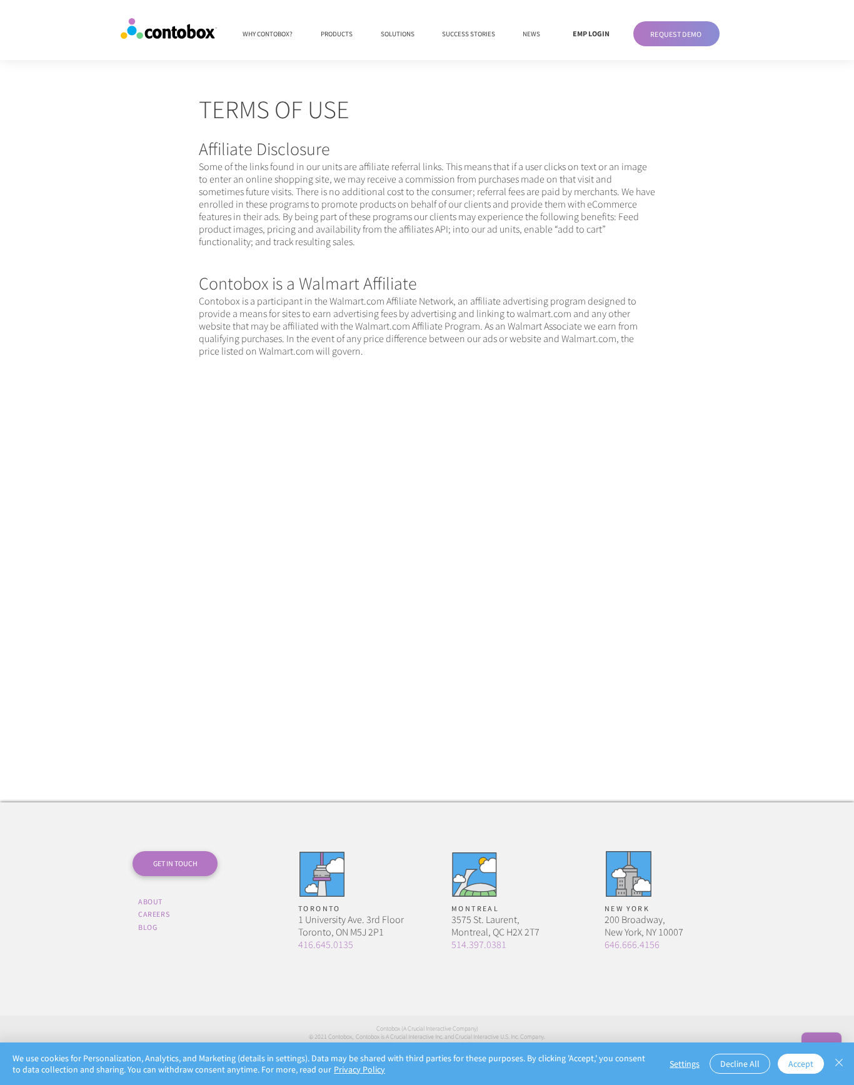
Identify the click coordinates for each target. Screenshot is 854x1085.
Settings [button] (685, 1063)
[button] (676, 33)
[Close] (838, 1063)
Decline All (740, 1063)
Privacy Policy (359, 1069)
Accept (800, 1063)
